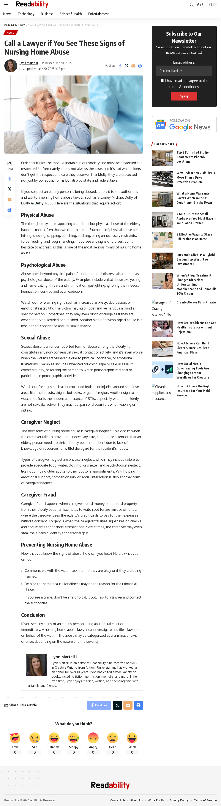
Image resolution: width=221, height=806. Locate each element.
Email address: (184, 62)
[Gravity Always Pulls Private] (162, 308)
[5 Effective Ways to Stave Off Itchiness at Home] (162, 240)
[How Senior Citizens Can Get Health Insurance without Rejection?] (162, 329)
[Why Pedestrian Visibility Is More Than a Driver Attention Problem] (162, 179)
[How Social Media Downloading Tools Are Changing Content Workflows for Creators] (162, 369)
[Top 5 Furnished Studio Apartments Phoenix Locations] (162, 158)
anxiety (100, 302)
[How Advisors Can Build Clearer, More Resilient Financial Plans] (162, 349)
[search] (192, 4)
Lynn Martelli (28, 63)
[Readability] (32, 4)
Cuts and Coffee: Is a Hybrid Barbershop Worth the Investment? (196, 259)
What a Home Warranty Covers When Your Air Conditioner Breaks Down (194, 198)
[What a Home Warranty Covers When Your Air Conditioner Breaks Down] (162, 199)
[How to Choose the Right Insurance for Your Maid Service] (162, 392)
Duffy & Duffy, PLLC (37, 203)
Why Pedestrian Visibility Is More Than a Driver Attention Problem (196, 177)
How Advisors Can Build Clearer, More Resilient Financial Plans (193, 347)
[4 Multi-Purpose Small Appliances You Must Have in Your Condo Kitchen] (162, 220)
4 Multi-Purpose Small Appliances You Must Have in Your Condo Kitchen (196, 218)
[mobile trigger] (8, 4)
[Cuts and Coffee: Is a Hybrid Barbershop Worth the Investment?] (162, 261)
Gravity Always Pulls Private (196, 302)
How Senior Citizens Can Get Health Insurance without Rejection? (196, 327)
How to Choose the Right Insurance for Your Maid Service (194, 390)
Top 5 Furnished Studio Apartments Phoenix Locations (193, 157)
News (10, 32)
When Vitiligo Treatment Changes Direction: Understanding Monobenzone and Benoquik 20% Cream (196, 284)
